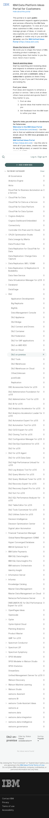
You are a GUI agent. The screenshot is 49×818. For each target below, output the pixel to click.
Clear (42, 171)
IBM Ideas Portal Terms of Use (32, 765)
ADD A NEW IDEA (25, 165)
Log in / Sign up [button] (38, 157)
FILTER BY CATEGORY (16, 171)
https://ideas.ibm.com (29, 42)
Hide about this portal (21, 12)
